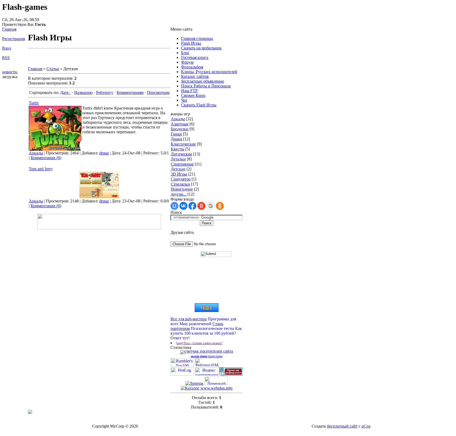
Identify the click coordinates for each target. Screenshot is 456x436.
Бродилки (179, 129)
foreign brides (215, 356)
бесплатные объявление (202, 81)
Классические (183, 144)
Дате (64, 92)
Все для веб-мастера (188, 319)
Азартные (179, 124)
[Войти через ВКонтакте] (183, 206)
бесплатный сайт (342, 426)
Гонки (176, 134)
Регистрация (13, 38)
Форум (187, 62)
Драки (176, 139)
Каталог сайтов (195, 76)
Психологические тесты (212, 328)
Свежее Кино (193, 95)
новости (9, 72)
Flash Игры (191, 43)
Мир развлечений (195, 323)
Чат (184, 100)
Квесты (177, 149)
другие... (178, 194)
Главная (9, 29)
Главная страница (197, 38)
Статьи (52, 69)
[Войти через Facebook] (192, 206)
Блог (185, 52)
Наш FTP (189, 90)
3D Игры (179, 174)
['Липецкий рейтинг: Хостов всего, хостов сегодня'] (216, 383)
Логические (181, 154)
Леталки (178, 159)
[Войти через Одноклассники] (220, 206)
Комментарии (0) (46, 157)
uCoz (366, 426)
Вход (6, 48)
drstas (104, 153)
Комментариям (130, 92)
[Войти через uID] (174, 206)
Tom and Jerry (41, 169)
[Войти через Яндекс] (201, 206)
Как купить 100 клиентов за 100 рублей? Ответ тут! (206, 333)
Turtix (34, 103)
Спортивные (182, 164)
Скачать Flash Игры (198, 105)
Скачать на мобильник (201, 48)
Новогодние (182, 189)
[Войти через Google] (210, 206)
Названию (83, 92)
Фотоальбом (192, 67)
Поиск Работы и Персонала (206, 86)
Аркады (36, 153)
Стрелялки (180, 184)
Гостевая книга (194, 57)
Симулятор (181, 179)
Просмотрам (158, 92)
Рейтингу (104, 92)
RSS (6, 57)
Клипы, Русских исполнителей (209, 71)
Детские (178, 169)
